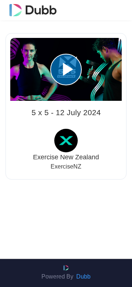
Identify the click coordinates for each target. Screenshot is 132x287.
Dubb (83, 276)
